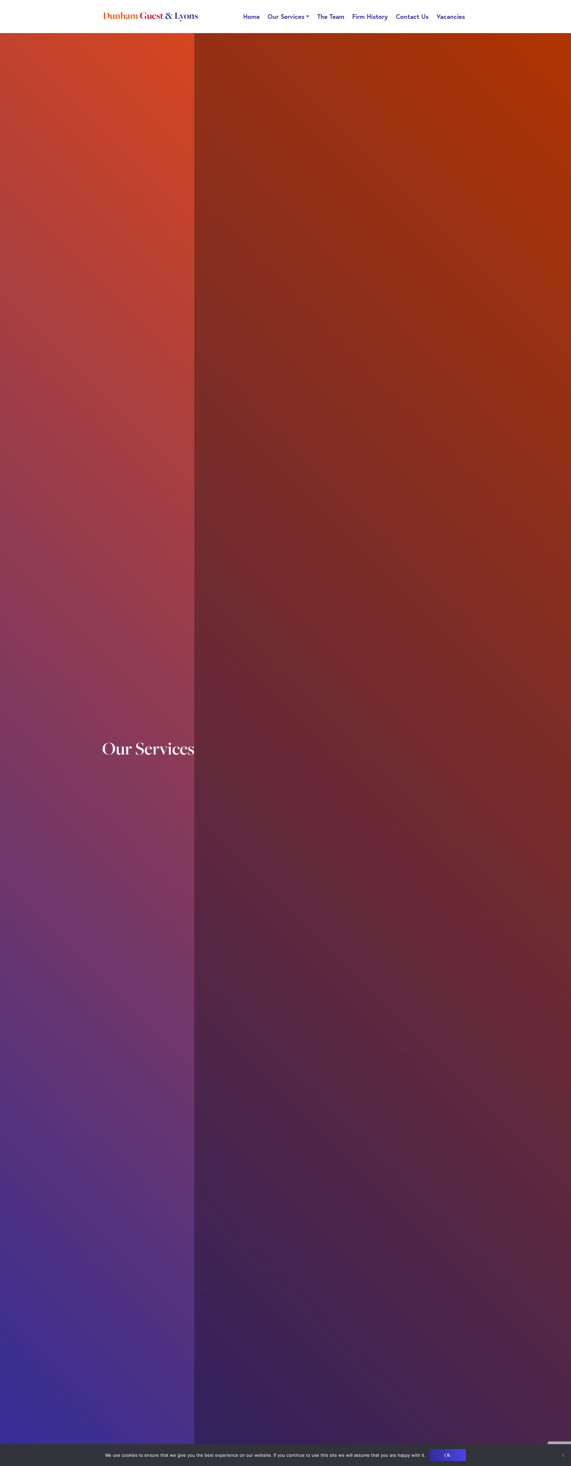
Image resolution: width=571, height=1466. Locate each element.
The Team (330, 16)
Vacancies (451, 16)
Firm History (370, 16)
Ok (447, 1455)
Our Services (286, 16)
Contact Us (412, 16)
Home (251, 16)
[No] (562, 1455)
